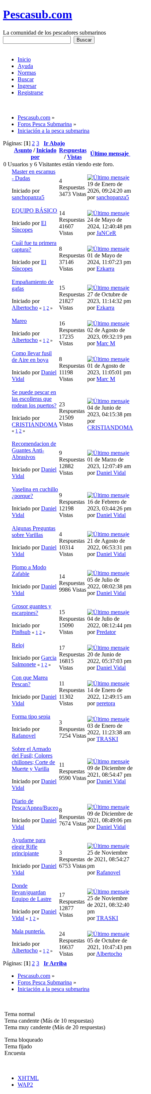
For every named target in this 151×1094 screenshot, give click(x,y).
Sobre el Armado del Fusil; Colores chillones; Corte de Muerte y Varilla (33, 759)
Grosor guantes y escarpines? (31, 609)
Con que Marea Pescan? (30, 680)
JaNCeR (106, 233)
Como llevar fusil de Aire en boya (32, 356)
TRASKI (107, 739)
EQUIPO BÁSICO (34, 210)
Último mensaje (110, 153)
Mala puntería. (28, 931)
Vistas (74, 157)
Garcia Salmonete (34, 661)
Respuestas (72, 150)
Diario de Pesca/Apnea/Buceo (35, 804)
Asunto (23, 150)
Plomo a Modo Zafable (29, 570)
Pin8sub (21, 632)
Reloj (18, 645)
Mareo (19, 321)
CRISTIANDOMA (34, 424)
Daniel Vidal (111, 473)
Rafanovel (24, 736)
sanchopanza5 (28, 197)
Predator (106, 632)
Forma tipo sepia (31, 716)
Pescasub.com (37, 14)
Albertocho (25, 307)
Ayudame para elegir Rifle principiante (28, 846)
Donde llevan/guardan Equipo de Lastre (31, 892)
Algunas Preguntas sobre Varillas (33, 531)
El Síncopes (29, 226)
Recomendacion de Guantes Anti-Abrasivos (34, 450)
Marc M (105, 343)
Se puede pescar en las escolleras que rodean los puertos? (34, 399)
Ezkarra (105, 269)
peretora (105, 703)
